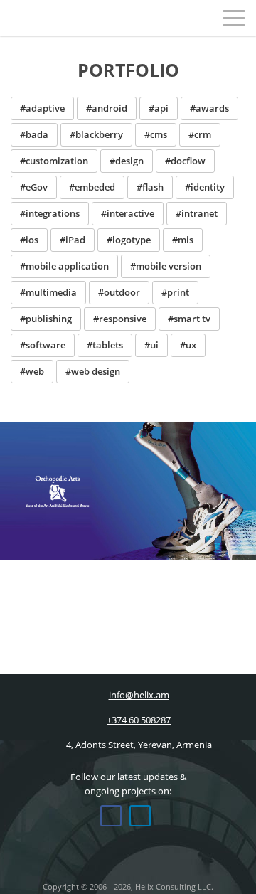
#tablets (105, 345)
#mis (182, 239)
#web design (92, 371)
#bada (34, 134)
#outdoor (119, 292)
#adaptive (42, 108)
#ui (151, 345)
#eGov (34, 187)
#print (175, 292)
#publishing (46, 318)
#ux (188, 345)
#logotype (129, 239)
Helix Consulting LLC (41, 18)
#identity (205, 187)
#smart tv (189, 318)
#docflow (185, 160)
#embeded (92, 187)
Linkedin (140, 815)
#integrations (50, 213)
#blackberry (96, 134)
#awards (209, 108)
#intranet (197, 213)
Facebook (111, 815)
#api (159, 108)
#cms (155, 134)
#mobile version (165, 266)
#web (32, 371)
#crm (199, 134)
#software (42, 345)
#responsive (119, 318)
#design (127, 160)
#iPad (72, 239)
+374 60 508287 (139, 719)
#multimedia (48, 292)
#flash (150, 187)
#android (106, 108)
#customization (54, 160)
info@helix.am (139, 694)
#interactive (127, 213)
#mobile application (64, 266)
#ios (29, 239)
